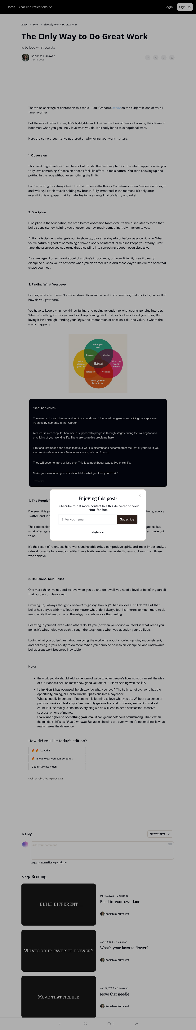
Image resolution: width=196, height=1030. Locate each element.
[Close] (139, 495)
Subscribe (127, 519)
